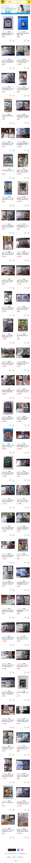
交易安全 (16, 860)
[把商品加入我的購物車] (13, 41)
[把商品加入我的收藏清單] (10, 41)
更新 (26, 853)
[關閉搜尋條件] (14, 2)
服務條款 (9, 857)
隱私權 (14, 857)
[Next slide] (14, 105)
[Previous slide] (2, 105)
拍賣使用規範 (20, 857)
